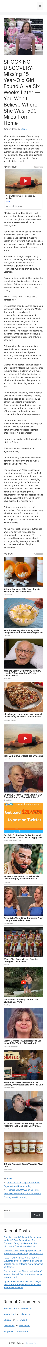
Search (7, 1210)
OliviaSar (8, 1320)
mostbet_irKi (10, 1314)
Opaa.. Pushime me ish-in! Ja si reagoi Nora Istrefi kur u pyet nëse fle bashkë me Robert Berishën (22, 1284)
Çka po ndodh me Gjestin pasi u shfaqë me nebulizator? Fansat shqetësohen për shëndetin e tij (23, 1274)
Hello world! (26, 1308)
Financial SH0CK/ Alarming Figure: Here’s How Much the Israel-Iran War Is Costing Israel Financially (22, 1194)
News (9, 1179)
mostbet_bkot (10, 1308)
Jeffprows (8, 1331)
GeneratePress (32, 1343)
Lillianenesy (9, 1325)
